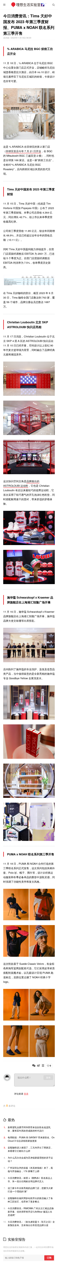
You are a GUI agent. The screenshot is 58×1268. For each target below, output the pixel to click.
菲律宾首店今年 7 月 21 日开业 (23, 151)
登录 (26, 1093)
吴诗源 (6, 37)
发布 (48, 1077)
